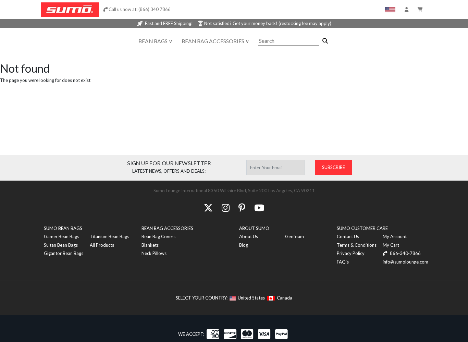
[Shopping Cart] (420, 9)
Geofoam (294, 236)
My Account (395, 236)
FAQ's (343, 262)
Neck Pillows (154, 253)
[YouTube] (259, 207)
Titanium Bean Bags (109, 236)
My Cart (391, 245)
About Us (248, 236)
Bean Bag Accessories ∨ (215, 41)
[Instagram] (226, 207)
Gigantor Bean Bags (63, 253)
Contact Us (348, 236)
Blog (243, 245)
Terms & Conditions (357, 245)
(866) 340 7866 (154, 9)
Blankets (150, 245)
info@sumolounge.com (405, 262)
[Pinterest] (241, 207)
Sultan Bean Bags (61, 245)
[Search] (325, 41)
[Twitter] (208, 207)
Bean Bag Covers (158, 236)
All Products (102, 245)
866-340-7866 (405, 253)
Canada (283, 298)
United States (250, 298)
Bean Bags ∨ (155, 41)
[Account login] (406, 9)
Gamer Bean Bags (61, 236)
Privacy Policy (351, 253)
